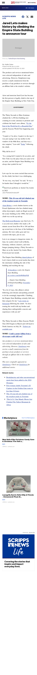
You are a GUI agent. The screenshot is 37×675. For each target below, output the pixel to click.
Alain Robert (7, 205)
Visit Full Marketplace (28, 418)
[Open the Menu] (3, 2)
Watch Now (31, 2)
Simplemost (22, 346)
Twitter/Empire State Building (16, 58)
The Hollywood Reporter (11, 221)
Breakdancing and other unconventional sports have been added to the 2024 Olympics (20, 380)
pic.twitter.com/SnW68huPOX (18, 275)
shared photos (27, 257)
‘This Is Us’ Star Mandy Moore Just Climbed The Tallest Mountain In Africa (19, 402)
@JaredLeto (12, 270)
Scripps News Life (9, 17)
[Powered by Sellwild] (32, 532)
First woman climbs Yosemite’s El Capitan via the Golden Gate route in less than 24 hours (19, 388)
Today (23, 144)
